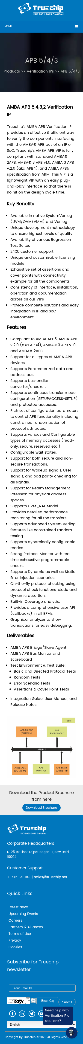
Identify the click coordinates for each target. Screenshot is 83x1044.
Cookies (15, 947)
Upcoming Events (23, 914)
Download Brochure (41, 807)
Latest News (19, 907)
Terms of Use (20, 934)
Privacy (15, 940)
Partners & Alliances (26, 927)
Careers (15, 920)
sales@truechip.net (50, 877)
